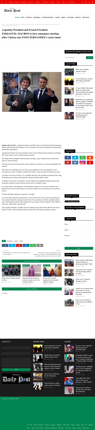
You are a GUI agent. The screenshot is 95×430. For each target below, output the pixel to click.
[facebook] (83, 2)
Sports (16, 241)
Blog (63, 2)
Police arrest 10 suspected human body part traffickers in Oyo (84, 302)
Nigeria (53, 2)
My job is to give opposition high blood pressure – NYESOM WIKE (84, 115)
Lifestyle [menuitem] (85, 17)
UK (6, 2)
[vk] (75, 162)
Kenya (58, 2)
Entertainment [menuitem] (47, 17)
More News (9, 241)
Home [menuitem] (17, 17)
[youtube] (90, 162)
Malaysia (37, 2)
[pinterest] (92, 2)
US (2, 2)
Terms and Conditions (51, 428)
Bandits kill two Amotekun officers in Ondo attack (52, 356)
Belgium (17, 2)
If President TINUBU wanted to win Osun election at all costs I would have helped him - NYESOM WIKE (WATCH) (84, 358)
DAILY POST (15, 398)
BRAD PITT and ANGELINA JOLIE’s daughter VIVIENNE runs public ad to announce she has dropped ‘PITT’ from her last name (84, 103)
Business (72, 2)
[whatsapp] (82, 158)
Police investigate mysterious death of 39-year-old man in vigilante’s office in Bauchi (52, 366)
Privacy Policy (40, 428)
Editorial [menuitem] (37, 17)
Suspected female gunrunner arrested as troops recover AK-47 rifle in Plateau (31, 280)
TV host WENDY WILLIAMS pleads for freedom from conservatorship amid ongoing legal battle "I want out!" (84, 91)
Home (3, 24)
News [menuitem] (22, 17)
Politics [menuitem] (29, 17)
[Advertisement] (32, 57)
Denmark (30, 2)
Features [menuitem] (70, 17)
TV (67, 2)
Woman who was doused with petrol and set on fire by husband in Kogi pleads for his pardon (84, 291)
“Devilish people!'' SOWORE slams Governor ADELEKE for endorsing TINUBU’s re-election (84, 369)
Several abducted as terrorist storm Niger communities (84, 80)
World (7, 24)
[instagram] (89, 2)
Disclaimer (61, 428)
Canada (11, 2)
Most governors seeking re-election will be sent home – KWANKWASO (84, 390)
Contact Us (68, 428)
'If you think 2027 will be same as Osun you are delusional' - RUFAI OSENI (84, 380)
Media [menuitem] (63, 17)
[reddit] (90, 158)
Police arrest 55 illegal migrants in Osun (11, 279)
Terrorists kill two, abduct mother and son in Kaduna (52, 384)
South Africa (45, 2)
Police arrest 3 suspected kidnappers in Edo (83, 280)
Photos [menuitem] (78, 17)
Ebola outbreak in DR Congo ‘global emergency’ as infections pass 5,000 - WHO (84, 262)
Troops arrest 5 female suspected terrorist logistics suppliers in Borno (51, 280)
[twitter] (86, 2)
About (33, 428)
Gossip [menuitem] (57, 17)
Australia (23, 2)
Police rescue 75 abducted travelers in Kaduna (51, 375)
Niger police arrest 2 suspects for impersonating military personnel (84, 272)
